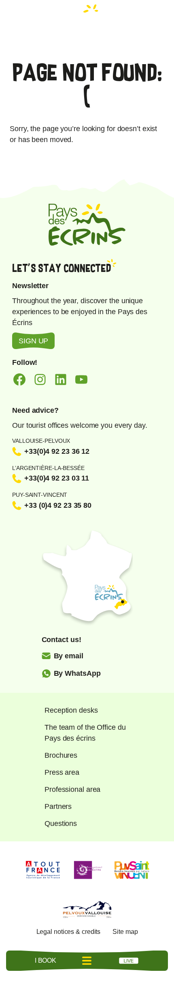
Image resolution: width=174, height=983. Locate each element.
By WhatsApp (77, 673)
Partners (58, 806)
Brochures (61, 755)
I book (45, 960)
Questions (61, 823)
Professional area (72, 789)
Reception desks (71, 710)
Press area (62, 772)
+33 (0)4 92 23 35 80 (57, 505)
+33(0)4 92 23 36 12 (56, 451)
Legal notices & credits (68, 931)
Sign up (33, 341)
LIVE (129, 961)
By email (68, 656)
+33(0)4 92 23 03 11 (56, 478)
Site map (125, 931)
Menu (87, 961)
